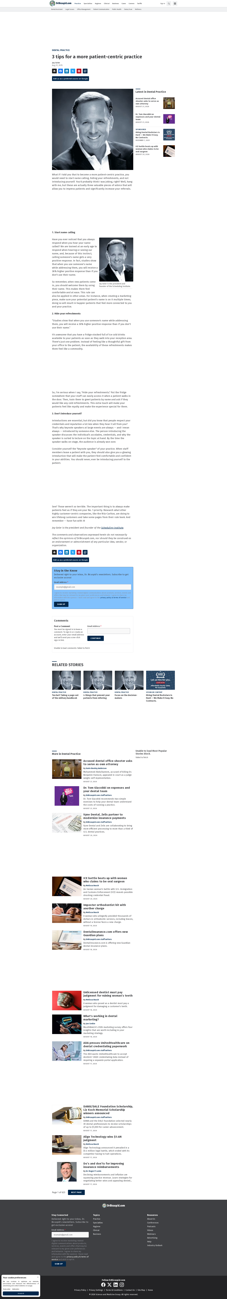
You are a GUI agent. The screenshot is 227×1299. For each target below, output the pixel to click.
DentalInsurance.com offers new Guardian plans (105, 933)
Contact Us (130, 1290)
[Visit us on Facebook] (103, 1285)
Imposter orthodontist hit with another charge (104, 906)
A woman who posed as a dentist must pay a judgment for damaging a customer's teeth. (106, 1005)
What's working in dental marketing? (100, 1017)
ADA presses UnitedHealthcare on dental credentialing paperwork (106, 1044)
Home (150, 1290)
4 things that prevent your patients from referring (96, 696)
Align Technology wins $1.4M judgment (102, 1138)
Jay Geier (56, 63)
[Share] (60, 71)
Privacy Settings (96, 1290)
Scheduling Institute (112, 527)
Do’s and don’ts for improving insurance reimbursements (103, 1165)
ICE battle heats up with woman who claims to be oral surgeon (147, 149)
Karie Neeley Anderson (96, 768)
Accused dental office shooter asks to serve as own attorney (147, 101)
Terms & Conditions (114, 1290)
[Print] (54, 71)
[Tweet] (72, 71)
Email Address (61, 582)
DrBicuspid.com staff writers (99, 795)
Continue (96, 638)
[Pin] (79, 71)
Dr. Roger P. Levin (93, 1171)
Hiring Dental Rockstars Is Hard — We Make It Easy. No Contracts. (148, 135)
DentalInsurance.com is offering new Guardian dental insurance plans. (106, 944)
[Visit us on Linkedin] (116, 1285)
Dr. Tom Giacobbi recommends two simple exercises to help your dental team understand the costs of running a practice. (107, 802)
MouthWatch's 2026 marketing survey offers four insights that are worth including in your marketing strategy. (108, 1030)
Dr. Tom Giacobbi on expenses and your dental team (148, 117)
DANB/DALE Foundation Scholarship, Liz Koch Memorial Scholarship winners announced (108, 1110)
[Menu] (175, 3)
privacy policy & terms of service (113, 598)
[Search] (168, 3)
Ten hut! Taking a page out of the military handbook (65, 696)
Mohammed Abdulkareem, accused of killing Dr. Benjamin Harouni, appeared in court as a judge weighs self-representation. (107, 775)
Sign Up (61, 604)
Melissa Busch (92, 885)
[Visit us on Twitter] (109, 1285)
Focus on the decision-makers (126, 696)
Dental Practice (61, 50)
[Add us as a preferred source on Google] (85, 71)
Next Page (76, 1192)
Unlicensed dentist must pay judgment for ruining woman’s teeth (108, 994)
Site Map (141, 1290)
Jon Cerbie (90, 1023)
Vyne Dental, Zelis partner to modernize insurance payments (104, 816)
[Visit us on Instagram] (122, 1285)
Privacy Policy (80, 1290)
